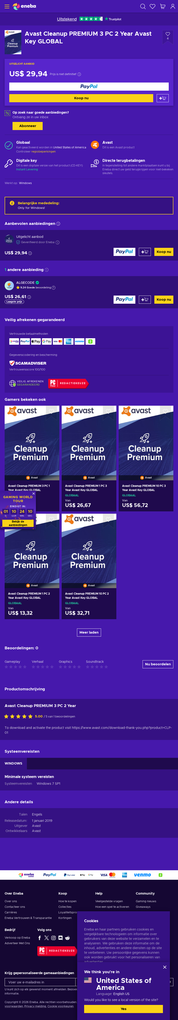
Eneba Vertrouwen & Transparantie (28, 918)
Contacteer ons (15, 906)
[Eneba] (24, 6)
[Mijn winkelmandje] (163, 6)
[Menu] (6, 6)
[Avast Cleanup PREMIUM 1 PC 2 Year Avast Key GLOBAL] (32, 545)
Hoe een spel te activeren (112, 906)
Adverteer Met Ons (17, 943)
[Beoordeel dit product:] (19, 717)
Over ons (11, 901)
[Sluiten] (165, 967)
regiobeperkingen (43, 151)
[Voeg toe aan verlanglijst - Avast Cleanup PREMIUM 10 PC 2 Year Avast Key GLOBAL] (108, 521)
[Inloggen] (173, 6)
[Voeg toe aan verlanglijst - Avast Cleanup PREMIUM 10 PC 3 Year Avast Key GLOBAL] (165, 413)
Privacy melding (35, 1006)
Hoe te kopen (67, 901)
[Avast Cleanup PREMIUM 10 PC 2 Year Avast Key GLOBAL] (89, 545)
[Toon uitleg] (53, 288)
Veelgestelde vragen (109, 901)
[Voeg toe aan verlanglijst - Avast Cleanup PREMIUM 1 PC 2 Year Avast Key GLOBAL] (51, 521)
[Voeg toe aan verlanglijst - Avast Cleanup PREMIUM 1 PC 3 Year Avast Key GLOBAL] (108, 413)
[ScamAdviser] (27, 363)
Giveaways (143, 906)
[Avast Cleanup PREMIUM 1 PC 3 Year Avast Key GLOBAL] (89, 437)
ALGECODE (25, 282)
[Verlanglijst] (152, 6)
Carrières (11, 912)
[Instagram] (53, 937)
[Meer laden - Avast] (95, 145)
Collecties (64, 906)
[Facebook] (39, 937)
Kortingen (65, 918)
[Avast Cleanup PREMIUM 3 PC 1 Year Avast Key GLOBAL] (32, 437)
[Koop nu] (89, 87)
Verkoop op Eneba (17, 937)
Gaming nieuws (146, 901)
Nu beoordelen (158, 664)
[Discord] (60, 937)
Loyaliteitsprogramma (73, 912)
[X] (46, 937)
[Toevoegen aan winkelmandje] (163, 98)
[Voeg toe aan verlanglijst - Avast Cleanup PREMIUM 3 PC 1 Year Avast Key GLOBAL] (51, 413)
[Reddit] (67, 937)
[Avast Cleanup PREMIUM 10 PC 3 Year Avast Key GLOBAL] (146, 437)
